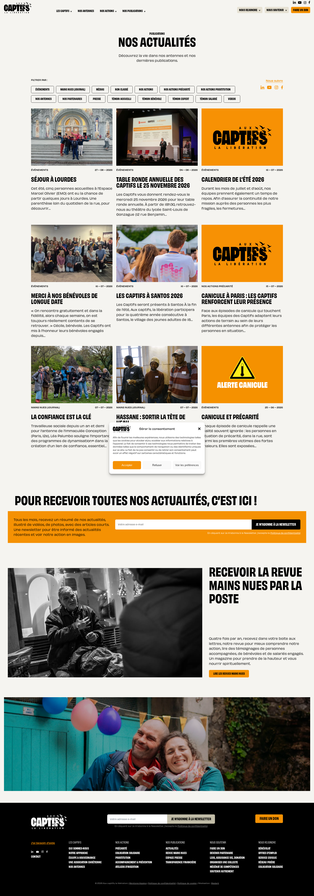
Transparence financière (181, 862)
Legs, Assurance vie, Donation (227, 857)
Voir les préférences (187, 465)
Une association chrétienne (85, 862)
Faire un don (300, 10)
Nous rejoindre (248, 10)
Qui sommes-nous (79, 848)
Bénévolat (264, 848)
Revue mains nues (176, 852)
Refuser (157, 465)
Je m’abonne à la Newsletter (276, 524)
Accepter (127, 465)
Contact (36, 856)
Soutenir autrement (222, 871)
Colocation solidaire (127, 852)
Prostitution (122, 857)
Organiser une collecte (224, 862)
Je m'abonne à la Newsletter (191, 818)
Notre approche (78, 852)
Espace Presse (174, 857)
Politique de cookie (187, 883)
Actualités (172, 848)
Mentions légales (137, 883)
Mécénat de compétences (224, 866)
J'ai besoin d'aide (43, 843)
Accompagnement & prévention (133, 862)
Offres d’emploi (267, 852)
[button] (199, 428)
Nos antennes (86, 10)
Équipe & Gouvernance (82, 857)
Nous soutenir (275, 10)
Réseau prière (266, 862)
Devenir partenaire (221, 852)
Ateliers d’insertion (127, 866)
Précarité (121, 848)
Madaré (215, 883)
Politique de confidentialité (285, 533)
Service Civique (267, 857)
